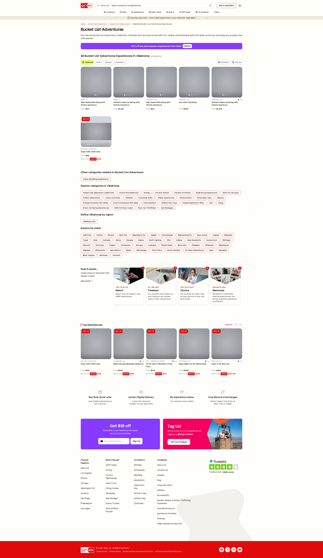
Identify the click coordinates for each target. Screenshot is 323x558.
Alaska (141, 240)
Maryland (228, 235)
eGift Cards (111, 465)
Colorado (106, 240)
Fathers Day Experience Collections (98, 193)
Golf (211, 203)
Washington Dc (139, 235)
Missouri (86, 245)
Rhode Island (166, 245)
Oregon (112, 245)
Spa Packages (167, 208)
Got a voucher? (226, 5)
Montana (103, 255)
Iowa (211, 250)
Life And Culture (162, 193)
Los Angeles (86, 473)
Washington (224, 245)
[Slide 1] (95, 94)
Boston (84, 478)
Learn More (195, 18)
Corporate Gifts (164, 485)
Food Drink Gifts (145, 198)
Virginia (216, 235)
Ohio (169, 240)
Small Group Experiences (206, 193)
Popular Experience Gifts (193, 203)
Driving (147, 193)
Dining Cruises (112, 488)
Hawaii (153, 235)
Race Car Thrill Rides (147, 208)
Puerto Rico (157, 250)
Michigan (227, 240)
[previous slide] (84, 82)
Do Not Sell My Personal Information (138, 551)
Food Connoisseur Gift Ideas (125, 203)
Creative (129, 198)
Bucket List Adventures (120, 24)
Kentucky (100, 245)
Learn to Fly (111, 483)
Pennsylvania (167, 235)
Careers (160, 475)
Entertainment (149, 203)
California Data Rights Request (168, 551)
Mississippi (142, 250)
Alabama (86, 250)
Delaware (196, 245)
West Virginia (88, 255)
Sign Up (136, 441)
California (87, 235)
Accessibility (163, 495)
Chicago (84, 483)
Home (83, 24)
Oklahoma (209, 245)
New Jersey (202, 235)
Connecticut (211, 240)
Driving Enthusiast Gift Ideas (95, 203)
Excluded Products (165, 508)
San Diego (85, 498)
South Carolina (173, 250)
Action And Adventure (97, 24)
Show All (228, 324)
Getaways (110, 493)
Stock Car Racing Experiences (96, 208)
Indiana (179, 240)
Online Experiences (166, 198)
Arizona (111, 235)
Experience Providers (166, 513)
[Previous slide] (116, 18)
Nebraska (223, 250)
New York (123, 235)
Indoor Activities (112, 198)
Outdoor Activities (182, 193)
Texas (85, 240)
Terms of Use (101, 551)
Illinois (118, 240)
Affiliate (161, 490)
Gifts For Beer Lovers (123, 208)
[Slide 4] (94, 144)
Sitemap (161, 518)
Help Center (86, 281)
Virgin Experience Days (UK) (169, 523)
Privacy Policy (115, 551)
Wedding (138, 475)
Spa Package (112, 498)
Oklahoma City (89, 221)
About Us (161, 465)
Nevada (129, 240)
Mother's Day (140, 493)
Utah (95, 240)
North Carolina (155, 240)
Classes (220, 198)
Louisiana (152, 245)
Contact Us (162, 470)
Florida (99, 235)
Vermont (116, 255)
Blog (159, 480)
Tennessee (125, 245)
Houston (85, 493)
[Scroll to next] (240, 325)
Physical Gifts (186, 198)
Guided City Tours (169, 203)
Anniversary (139, 470)
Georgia (139, 245)
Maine (128, 250)
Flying (220, 203)
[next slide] (108, 82)
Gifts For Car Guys (231, 193)
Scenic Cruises (112, 503)
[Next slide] (207, 18)
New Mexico (115, 250)
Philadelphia (86, 503)
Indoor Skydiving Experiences (96, 179)
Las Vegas (85, 508)
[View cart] (239, 5)
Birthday (138, 465)
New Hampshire (194, 240)
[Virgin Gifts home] (86, 5)
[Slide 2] (97, 94)
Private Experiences (91, 198)
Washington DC (88, 488)
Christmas (138, 503)
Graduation (139, 480)
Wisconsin (182, 245)
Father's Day (140, 498)
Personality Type (204, 198)
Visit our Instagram (179, 442)
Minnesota (100, 250)
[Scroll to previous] (236, 325)
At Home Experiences (194, 250)
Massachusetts (185, 235)
